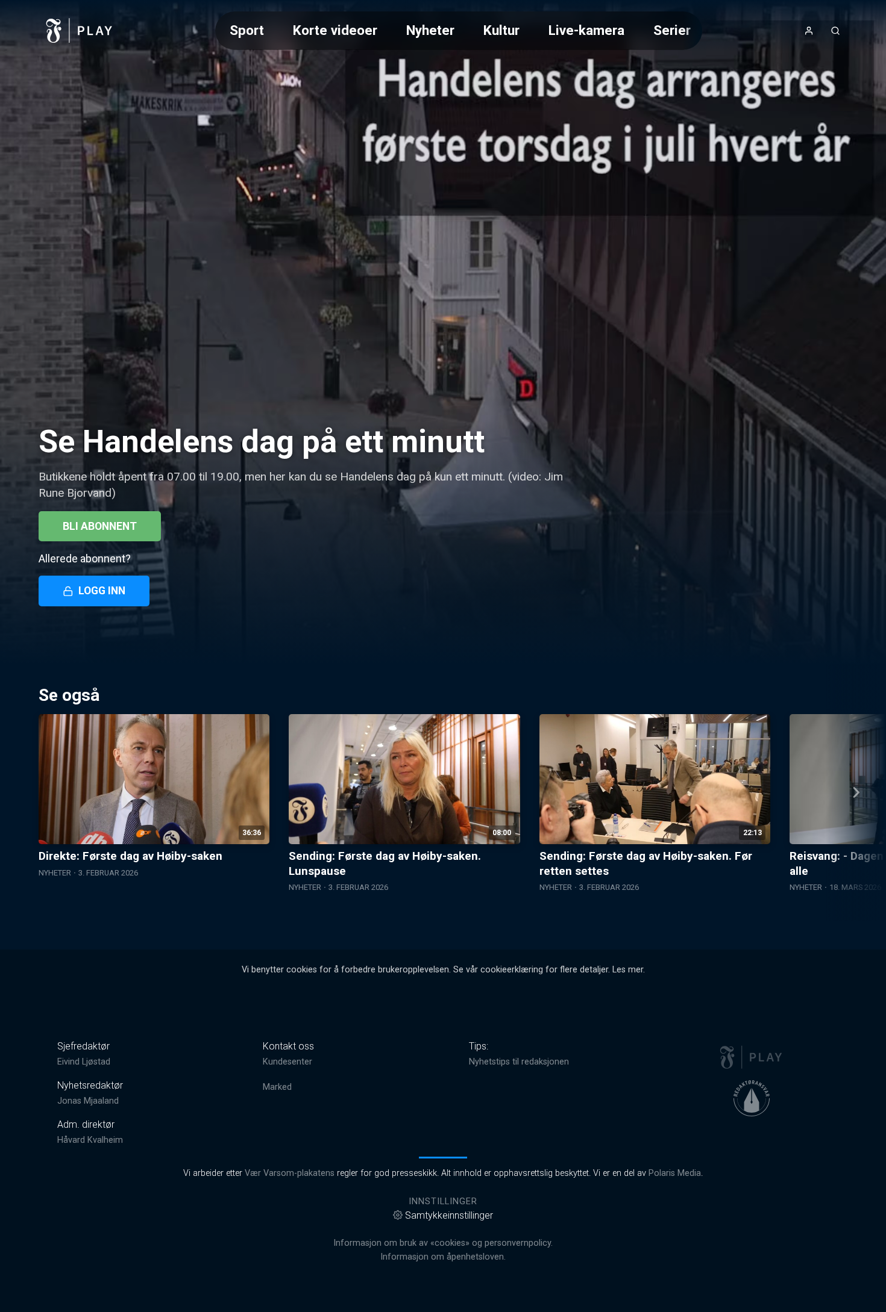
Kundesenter (287, 1062)
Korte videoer (335, 30)
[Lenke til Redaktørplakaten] (752, 1098)
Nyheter (430, 30)
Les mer (627, 970)
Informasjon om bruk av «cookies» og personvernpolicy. (443, 1243)
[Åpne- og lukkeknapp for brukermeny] (809, 31)
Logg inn (101, 591)
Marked (277, 1087)
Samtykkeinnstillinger (449, 1215)
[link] (80, 30)
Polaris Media (675, 1173)
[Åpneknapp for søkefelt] (835, 31)
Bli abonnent (100, 526)
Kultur (501, 30)
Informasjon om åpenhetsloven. (443, 1257)
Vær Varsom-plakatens (290, 1173)
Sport (247, 30)
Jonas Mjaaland (88, 1101)
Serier (672, 30)
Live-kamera (586, 30)
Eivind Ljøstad (83, 1062)
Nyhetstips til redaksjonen (519, 1062)
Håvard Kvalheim (90, 1140)
